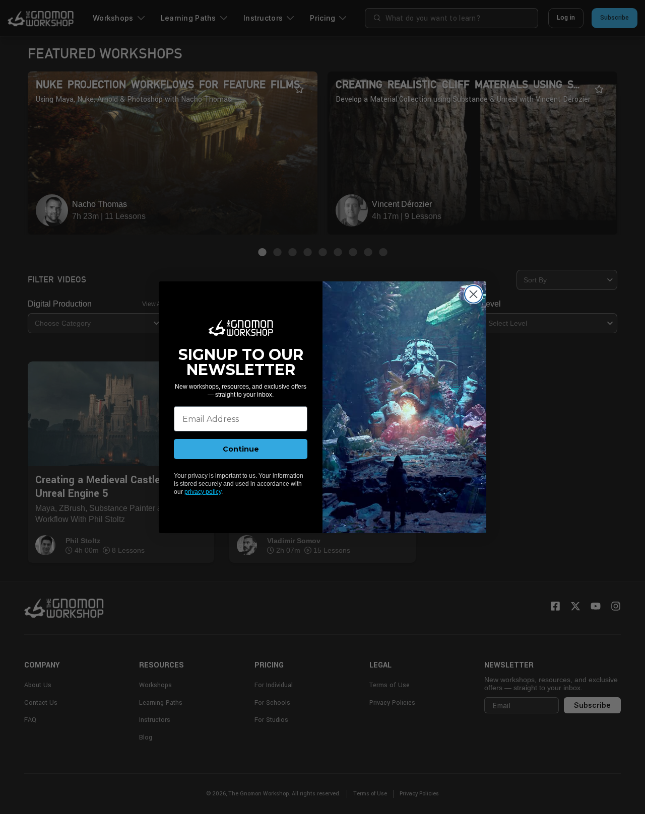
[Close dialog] (473, 294)
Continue (241, 449)
